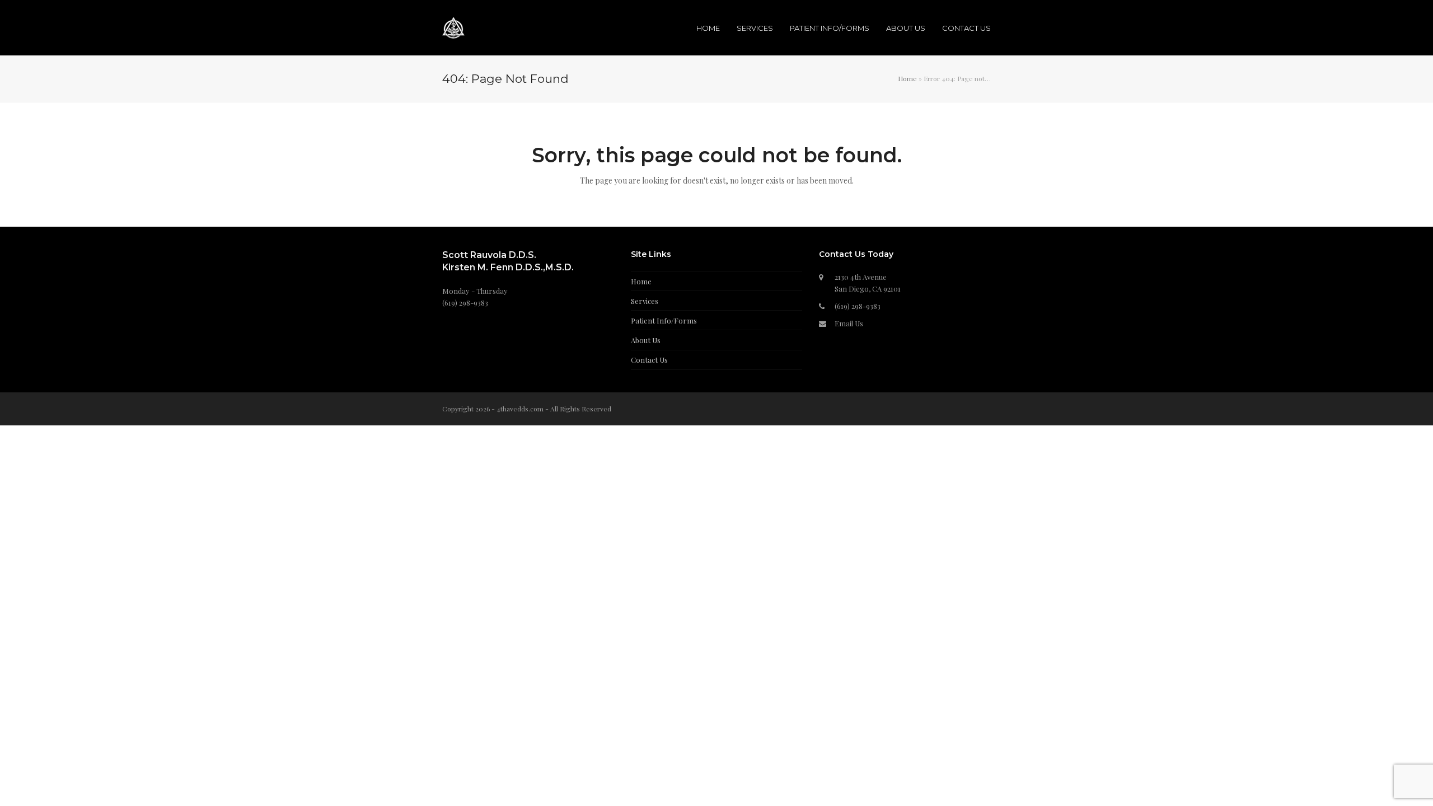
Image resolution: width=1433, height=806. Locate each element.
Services (644, 301)
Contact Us (649, 359)
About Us (646, 340)
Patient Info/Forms (664, 320)
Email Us (849, 323)
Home (907, 78)
